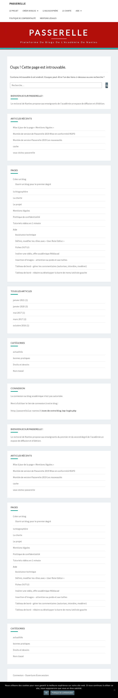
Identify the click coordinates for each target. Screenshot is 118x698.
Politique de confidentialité (22, 18)
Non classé (18, 370)
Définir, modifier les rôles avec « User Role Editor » (39, 241)
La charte (66, 10)
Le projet (13, 10)
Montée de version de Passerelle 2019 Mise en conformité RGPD (44, 133)
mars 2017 (18, 319)
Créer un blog (29, 10)
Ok (46, 693)
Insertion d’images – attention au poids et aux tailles (41, 259)
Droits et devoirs (21, 364)
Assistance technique (25, 234)
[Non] (114, 690)
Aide (77, 10)
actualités (18, 351)
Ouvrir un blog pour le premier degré (33, 184)
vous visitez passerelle (24, 152)
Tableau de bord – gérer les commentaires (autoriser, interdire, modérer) (51, 266)
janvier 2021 (19, 300)
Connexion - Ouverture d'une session (31, 675)
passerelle (17, 3)
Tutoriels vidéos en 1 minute (27, 223)
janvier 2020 (19, 306)
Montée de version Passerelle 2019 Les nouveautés (37, 140)
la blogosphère (50, 10)
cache (16, 146)
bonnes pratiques (21, 358)
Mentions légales (48, 18)
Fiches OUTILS (22, 247)
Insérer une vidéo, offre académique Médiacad (37, 253)
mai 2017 (17, 312)
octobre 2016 (19, 325)
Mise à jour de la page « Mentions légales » (33, 127)
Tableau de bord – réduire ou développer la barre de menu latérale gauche (51, 272)
